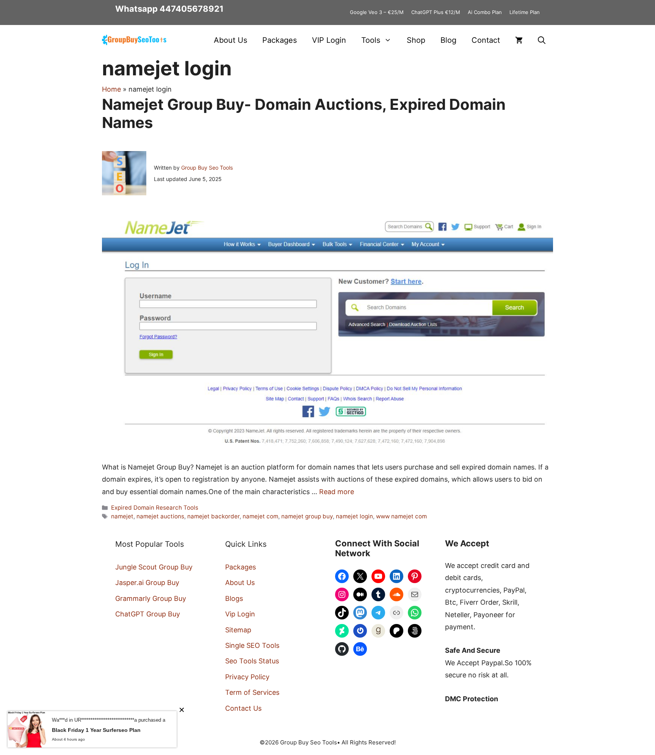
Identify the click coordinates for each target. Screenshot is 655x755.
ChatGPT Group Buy (147, 614)
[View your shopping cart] (519, 40)
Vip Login (240, 614)
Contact (486, 40)
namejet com (260, 516)
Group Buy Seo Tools (207, 167)
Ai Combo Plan (485, 12)
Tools (370, 40)
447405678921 (192, 9)
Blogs (234, 598)
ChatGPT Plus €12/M (435, 12)
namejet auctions (160, 516)
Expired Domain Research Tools (154, 507)
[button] (541, 40)
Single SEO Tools (252, 645)
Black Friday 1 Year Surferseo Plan (96, 730)
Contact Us (243, 708)
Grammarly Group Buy (150, 598)
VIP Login (329, 40)
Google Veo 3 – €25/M (377, 12)
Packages (279, 40)
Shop (416, 40)
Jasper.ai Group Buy (147, 583)
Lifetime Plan (524, 12)
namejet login (354, 516)
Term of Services (252, 692)
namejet (122, 516)
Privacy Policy (247, 677)
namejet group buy (307, 516)
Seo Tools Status (252, 661)
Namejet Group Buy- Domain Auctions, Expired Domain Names (304, 113)
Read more (336, 492)
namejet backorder (213, 516)
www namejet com (401, 516)
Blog (448, 40)
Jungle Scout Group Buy (154, 567)
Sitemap (238, 630)
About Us (230, 40)
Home (111, 89)
